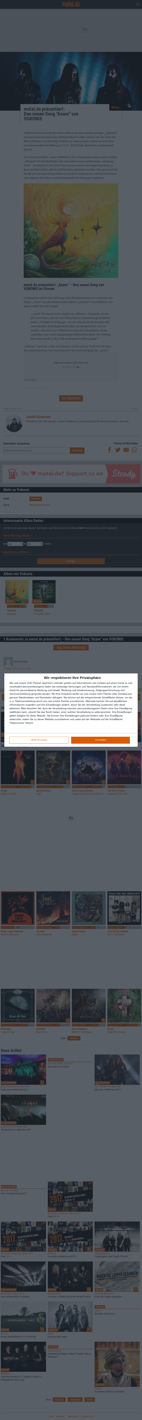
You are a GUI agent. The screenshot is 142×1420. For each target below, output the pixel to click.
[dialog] (71, 710)
